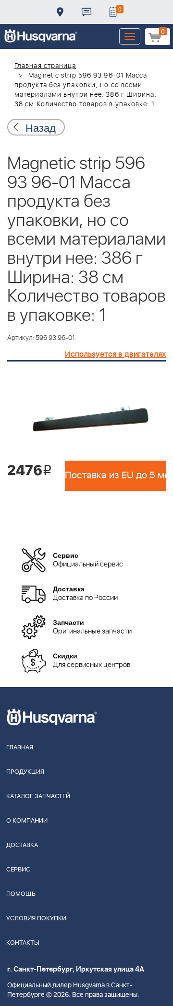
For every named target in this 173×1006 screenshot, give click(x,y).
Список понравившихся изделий (113, 12)
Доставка (60, 12)
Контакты (86, 12)
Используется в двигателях (115, 354)
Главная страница (45, 66)
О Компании (27, 820)
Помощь (21, 894)
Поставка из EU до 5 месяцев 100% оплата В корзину (115, 475)
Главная (19, 747)
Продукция (25, 772)
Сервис (18, 869)
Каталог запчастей (38, 796)
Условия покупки (36, 918)
